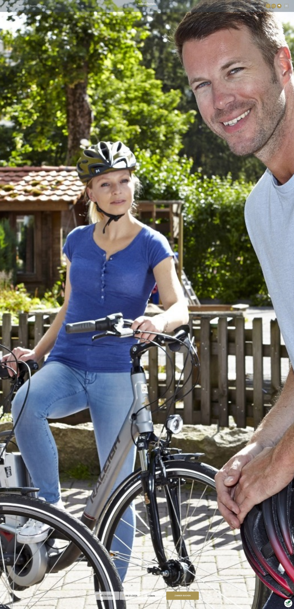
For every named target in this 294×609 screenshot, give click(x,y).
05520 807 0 (257, 6)
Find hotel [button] (21, 6)
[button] (288, 603)
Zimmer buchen (183, 596)
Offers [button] (43, 6)
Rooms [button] (33, 6)
